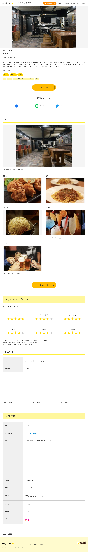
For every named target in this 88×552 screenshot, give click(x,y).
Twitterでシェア (64, 106)
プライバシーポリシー (33, 544)
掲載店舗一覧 (60, 3)
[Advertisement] (16, 390)
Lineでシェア (43, 106)
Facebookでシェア (24, 106)
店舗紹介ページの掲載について (72, 3)
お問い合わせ (61, 542)
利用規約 (42, 544)
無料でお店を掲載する (50, 3)
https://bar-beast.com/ (31, 433)
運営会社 (83, 3)
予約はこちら (44, 87)
